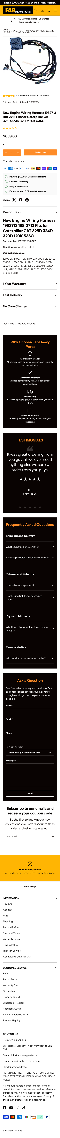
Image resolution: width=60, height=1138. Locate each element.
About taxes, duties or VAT (17, 956)
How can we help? (14, 747)
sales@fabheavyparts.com (25, 1061)
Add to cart (40, 152)
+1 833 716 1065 (19, 1039)
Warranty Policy (11, 939)
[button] (10, 128)
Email (8, 719)
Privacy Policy (10, 944)
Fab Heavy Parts (10, 102)
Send (30, 793)
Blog (5, 915)
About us (8, 909)
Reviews (7, 903)
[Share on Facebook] (20, 200)
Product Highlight (12, 1020)
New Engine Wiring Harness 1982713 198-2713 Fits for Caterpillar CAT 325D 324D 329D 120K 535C (28, 32)
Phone (9, 733)
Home (5, 29)
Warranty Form (11, 985)
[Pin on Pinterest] (27, 200)
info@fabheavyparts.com (24, 1055)
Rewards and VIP (12, 996)
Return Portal (10, 979)
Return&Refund (11, 927)
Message (10, 760)
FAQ (5, 973)
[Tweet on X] (14, 200)
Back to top (30, 886)
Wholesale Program (13, 1002)
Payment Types (11, 933)
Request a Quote (12, 1008)
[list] (30, 64)
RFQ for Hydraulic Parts (15, 1014)
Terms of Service (12, 950)
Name (9, 705)
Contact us (9, 991)
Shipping (8, 921)
